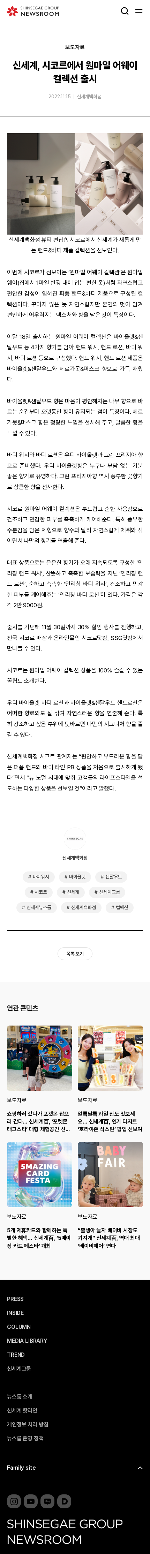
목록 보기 (75, 954)
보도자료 (74, 47)
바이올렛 (77, 876)
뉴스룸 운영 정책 (25, 1438)
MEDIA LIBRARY (27, 1341)
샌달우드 (113, 876)
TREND (16, 1355)
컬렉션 (122, 907)
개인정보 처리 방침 (27, 1424)
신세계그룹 (109, 892)
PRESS (15, 1299)
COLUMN (19, 1327)
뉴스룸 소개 (19, 1397)
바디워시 (41, 876)
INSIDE (15, 1313)
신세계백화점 (89, 96)
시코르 (41, 892)
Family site (21, 1467)
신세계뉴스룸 (39, 907)
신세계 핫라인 (22, 1411)
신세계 (73, 892)
